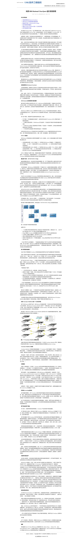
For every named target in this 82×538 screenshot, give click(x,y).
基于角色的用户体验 (27, 28)
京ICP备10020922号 (53, 533)
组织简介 (27, 533)
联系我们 (31, 533)
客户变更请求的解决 (27, 24)
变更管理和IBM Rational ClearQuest (30, 20)
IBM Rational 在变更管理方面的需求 (30, 21)
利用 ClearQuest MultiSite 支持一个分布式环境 (32, 26)
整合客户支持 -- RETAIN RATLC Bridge (31, 23)
